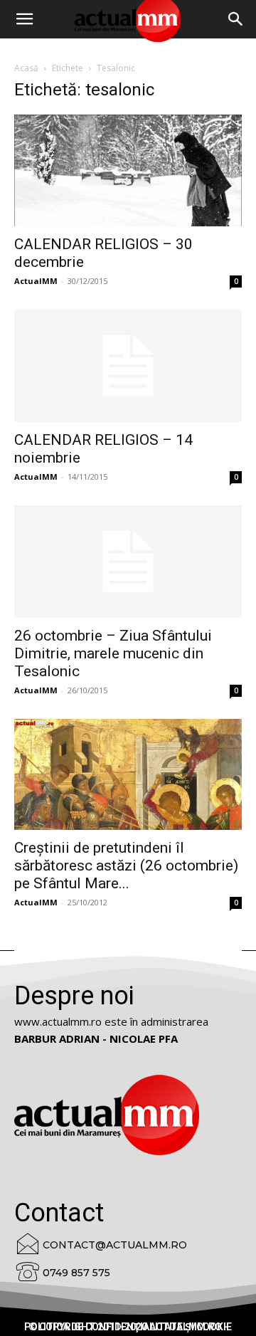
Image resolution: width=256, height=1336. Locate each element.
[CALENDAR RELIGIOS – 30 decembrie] (128, 170)
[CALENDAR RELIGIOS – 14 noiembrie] (128, 366)
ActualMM (36, 280)
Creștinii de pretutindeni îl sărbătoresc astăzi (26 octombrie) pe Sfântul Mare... (126, 865)
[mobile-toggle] (24, 19)
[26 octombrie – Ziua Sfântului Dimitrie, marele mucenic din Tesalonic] (128, 561)
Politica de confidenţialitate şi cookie (128, 1326)
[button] (236, 19)
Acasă (26, 68)
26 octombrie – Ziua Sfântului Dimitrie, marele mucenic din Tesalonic (113, 653)
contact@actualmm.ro (115, 1244)
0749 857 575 (76, 1272)
